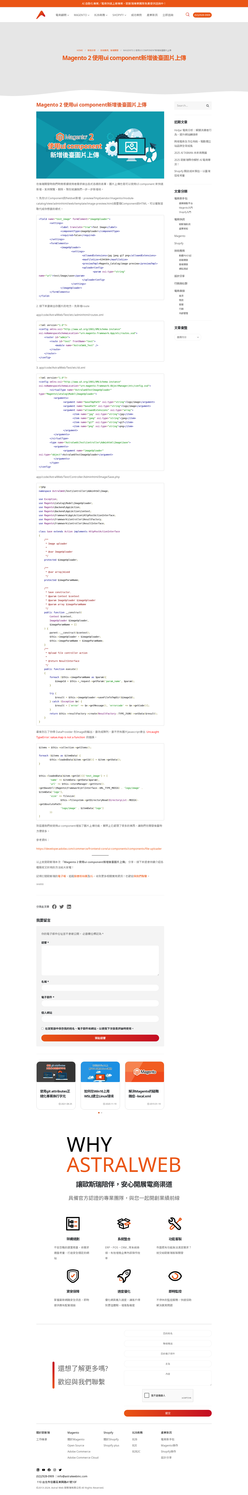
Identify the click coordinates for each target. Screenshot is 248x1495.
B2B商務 (99, 15)
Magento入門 (186, 207)
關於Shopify (111, 1439)
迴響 (45, 942)
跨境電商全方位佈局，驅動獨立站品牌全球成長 (192, 144)
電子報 (62, 876)
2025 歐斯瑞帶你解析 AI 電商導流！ (192, 162)
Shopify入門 (185, 212)
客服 (181, 304)
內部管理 (183, 313)
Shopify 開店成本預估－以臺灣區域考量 (192, 173)
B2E (134, 1445)
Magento (80, 15)
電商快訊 (179, 219)
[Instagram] (55, 1469)
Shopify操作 (168, 1451)
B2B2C (136, 1451)
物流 (181, 300)
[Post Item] (55, 1073)
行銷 (181, 308)
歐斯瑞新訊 (184, 224)
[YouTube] (44, 1469)
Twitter (61, 906)
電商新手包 (180, 198)
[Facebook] (49, 1469)
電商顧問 (61, 15)
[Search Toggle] (188, 14)
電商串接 (179, 291)
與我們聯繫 (140, 876)
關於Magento (76, 1439)
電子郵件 (47, 997)
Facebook (54, 906)
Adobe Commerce (78, 1451)
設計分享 (179, 276)
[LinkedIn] (38, 1469)
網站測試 (183, 268)
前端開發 (183, 260)
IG (91, 876)
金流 (181, 295)
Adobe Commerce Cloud (83, 1457)
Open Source (75, 1445)
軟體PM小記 (185, 255)
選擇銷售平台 (186, 203)
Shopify (118, 15)
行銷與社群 (180, 283)
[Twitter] (60, 1469)
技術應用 (179, 251)
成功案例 (136, 15)
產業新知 (183, 228)
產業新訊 (152, 15)
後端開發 (40, 884)
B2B (134, 1439)
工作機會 (41, 1439)
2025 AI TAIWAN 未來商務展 (190, 153)
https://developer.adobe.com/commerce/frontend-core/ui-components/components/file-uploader (99, 849)
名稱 (45, 982)
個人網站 (46, 1013)
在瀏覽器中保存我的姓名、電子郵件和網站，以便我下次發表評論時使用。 (89, 1028)
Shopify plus (111, 1445)
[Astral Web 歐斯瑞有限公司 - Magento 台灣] (41, 15)
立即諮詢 (167, 15)
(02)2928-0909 (202, 15)
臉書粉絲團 (81, 876)
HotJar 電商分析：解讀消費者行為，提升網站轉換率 (193, 132)
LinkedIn (69, 906)
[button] (99, 1112)
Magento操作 (169, 1445)
